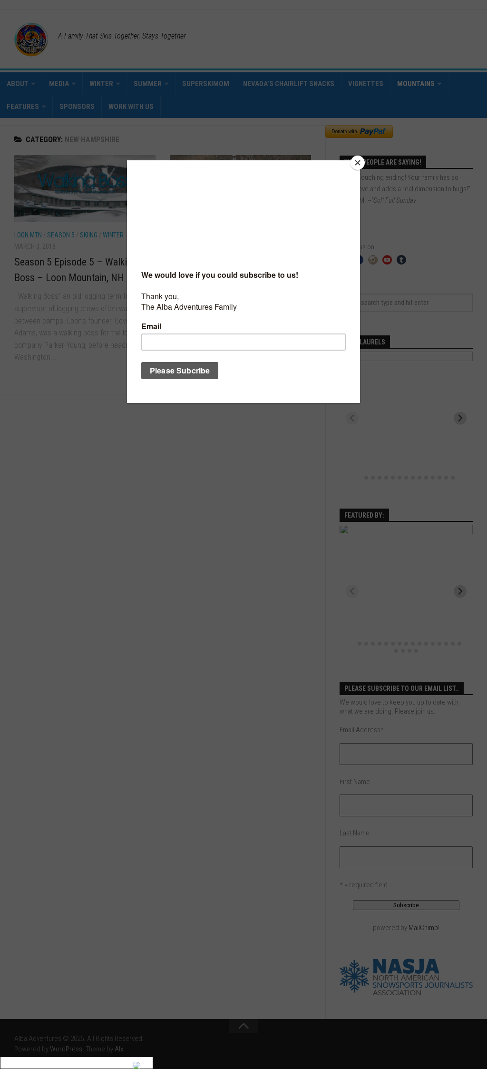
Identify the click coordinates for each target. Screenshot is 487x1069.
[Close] (358, 163)
